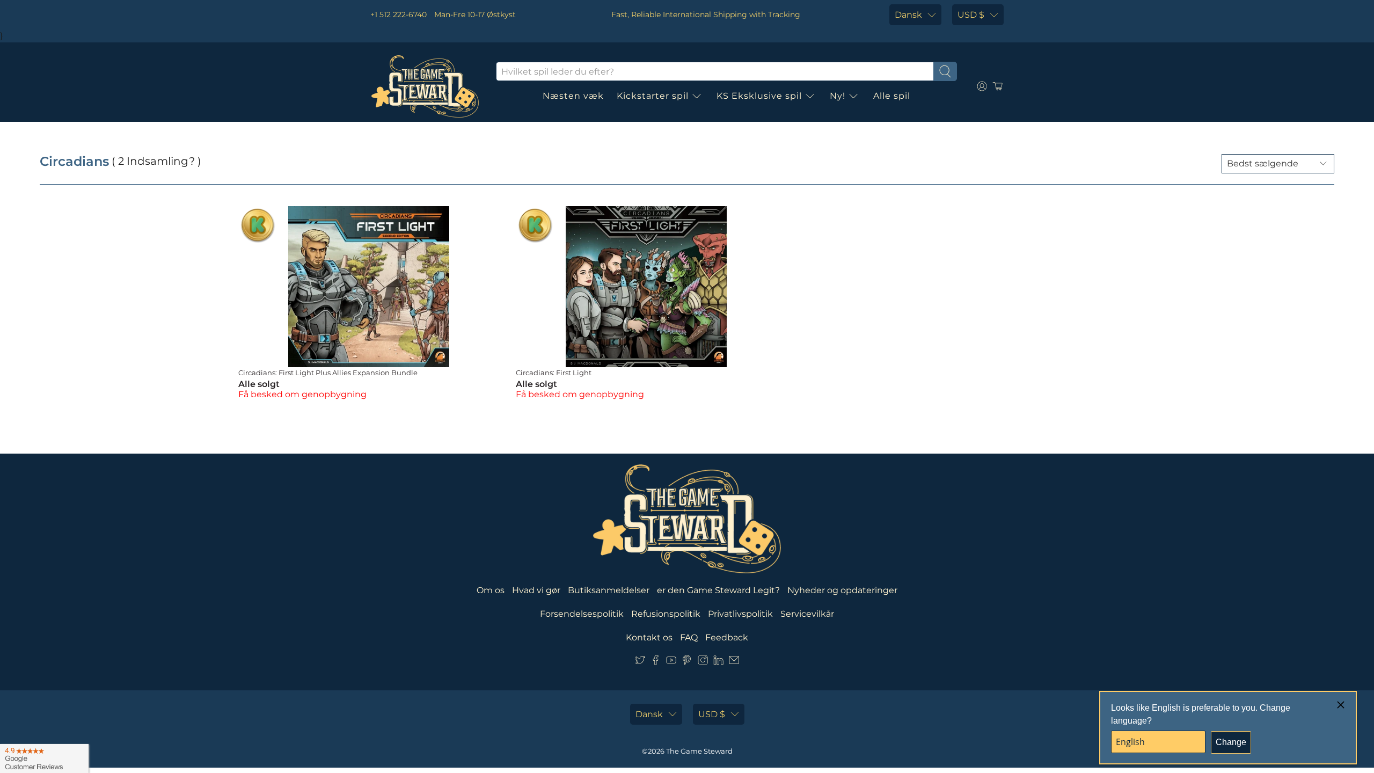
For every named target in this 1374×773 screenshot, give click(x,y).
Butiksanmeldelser (608, 590)
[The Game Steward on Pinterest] (687, 662)
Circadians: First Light (553, 372)
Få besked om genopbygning (302, 394)
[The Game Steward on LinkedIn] (718, 662)
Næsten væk (573, 96)
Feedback (726, 637)
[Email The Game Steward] (734, 662)
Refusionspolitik (665, 614)
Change (1231, 742)
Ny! (837, 96)
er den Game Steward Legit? (718, 590)
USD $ (971, 15)
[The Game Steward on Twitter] (640, 662)
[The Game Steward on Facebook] (656, 662)
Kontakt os (649, 637)
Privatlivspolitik (740, 614)
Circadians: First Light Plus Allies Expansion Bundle (328, 372)
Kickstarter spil (653, 96)
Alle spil (891, 96)
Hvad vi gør (536, 590)
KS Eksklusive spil (759, 96)
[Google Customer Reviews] (44, 758)
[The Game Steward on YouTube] (671, 662)
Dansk (908, 15)
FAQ (689, 637)
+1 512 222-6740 (398, 14)
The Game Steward (699, 751)
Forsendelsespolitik (582, 614)
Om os (491, 590)
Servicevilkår (807, 614)
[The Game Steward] (425, 86)
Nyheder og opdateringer (842, 590)
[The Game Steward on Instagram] (703, 662)
